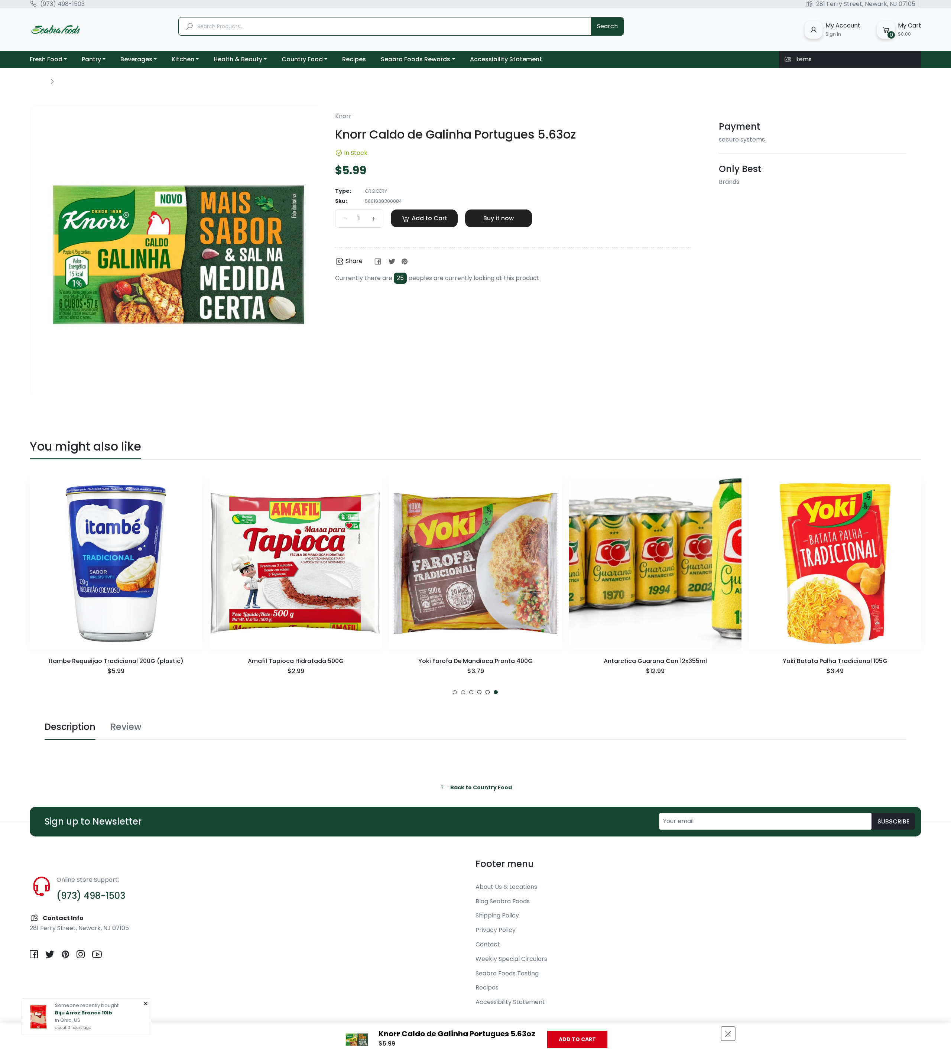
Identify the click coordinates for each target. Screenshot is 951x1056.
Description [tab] (70, 727)
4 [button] (479, 692)
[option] (116, 586)
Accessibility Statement (510, 1002)
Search (607, 26)
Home (38, 81)
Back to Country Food (480, 787)
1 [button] (455, 692)
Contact (488, 944)
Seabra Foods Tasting (507, 973)
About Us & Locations (506, 887)
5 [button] (488, 692)
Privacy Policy (496, 930)
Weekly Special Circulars (511, 959)
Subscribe (893, 821)
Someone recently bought (87, 1005)
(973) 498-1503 (62, 4)
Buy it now (498, 218)
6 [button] (496, 692)
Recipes (487, 987)
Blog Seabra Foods (503, 901)
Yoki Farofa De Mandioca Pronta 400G (295, 661)
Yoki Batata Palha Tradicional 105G (655, 661)
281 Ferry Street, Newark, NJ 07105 (865, 4)
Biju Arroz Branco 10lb (83, 1012)
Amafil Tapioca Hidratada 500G (116, 661)
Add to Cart (577, 1039)
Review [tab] (126, 727)
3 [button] (471, 692)
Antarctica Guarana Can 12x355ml (475, 661)
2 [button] (463, 692)
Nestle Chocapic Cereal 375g (835, 661)
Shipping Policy (497, 915)
